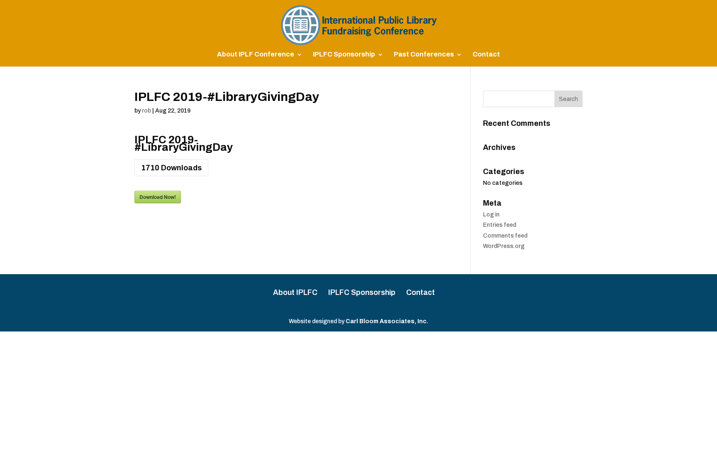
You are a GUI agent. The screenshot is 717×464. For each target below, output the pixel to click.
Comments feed (505, 236)
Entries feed (499, 225)
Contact (486, 55)
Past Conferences (424, 55)
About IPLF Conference (255, 55)
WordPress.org (503, 246)
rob (146, 111)
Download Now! (157, 197)
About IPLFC (295, 292)
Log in (491, 214)
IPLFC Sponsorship (344, 55)
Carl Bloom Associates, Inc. (387, 321)
